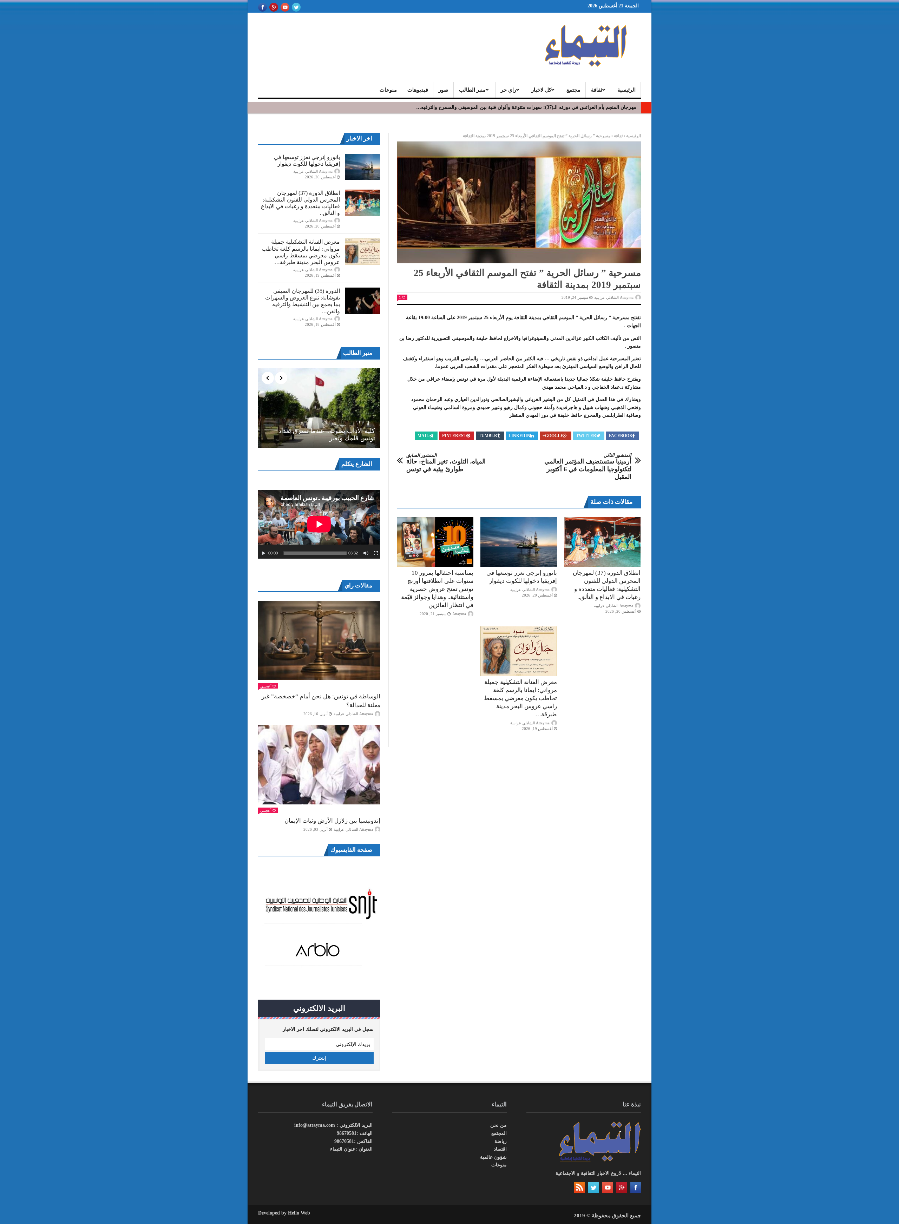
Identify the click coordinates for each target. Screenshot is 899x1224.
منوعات (388, 90)
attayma (459, 614)
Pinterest (454, 435)
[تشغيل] (264, 553)
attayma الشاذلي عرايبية (614, 297)
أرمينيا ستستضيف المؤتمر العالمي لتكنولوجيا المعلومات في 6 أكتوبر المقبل (587, 466)
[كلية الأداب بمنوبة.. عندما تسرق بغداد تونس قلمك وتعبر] (319, 408)
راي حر (508, 90)
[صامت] (366, 553)
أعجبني (265, 686)
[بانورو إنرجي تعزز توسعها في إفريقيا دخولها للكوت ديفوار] (518, 542)
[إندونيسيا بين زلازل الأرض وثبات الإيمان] (319, 764)
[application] (319, 524)
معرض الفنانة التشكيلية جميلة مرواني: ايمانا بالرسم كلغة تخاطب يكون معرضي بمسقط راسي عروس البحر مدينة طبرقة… (520, 698)
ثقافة (596, 90)
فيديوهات (417, 90)
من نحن (498, 1125)
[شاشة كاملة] (376, 553)
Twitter (586, 435)
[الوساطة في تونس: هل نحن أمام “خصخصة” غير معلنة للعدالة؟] (319, 640)
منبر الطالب (472, 90)
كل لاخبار (541, 90)
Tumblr (488, 435)
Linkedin (519, 435)
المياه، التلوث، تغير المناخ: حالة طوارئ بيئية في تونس (446, 463)
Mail (423, 435)
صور (443, 90)
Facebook (620, 435)
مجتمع (573, 90)
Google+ (553, 435)
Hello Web (299, 1213)
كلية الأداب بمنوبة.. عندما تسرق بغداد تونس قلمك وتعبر (326, 434)
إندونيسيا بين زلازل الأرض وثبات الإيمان (332, 820)
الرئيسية (626, 90)
